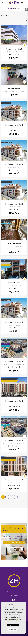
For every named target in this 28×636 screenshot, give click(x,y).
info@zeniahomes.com (14, 592)
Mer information (13, 621)
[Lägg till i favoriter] (24, 45)
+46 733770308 (14, 595)
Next (25, 35)
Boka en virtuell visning (15, 542)
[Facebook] (14, 600)
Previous (3, 35)
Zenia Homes (14, 3)
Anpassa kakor (12, 629)
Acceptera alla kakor (13, 625)
